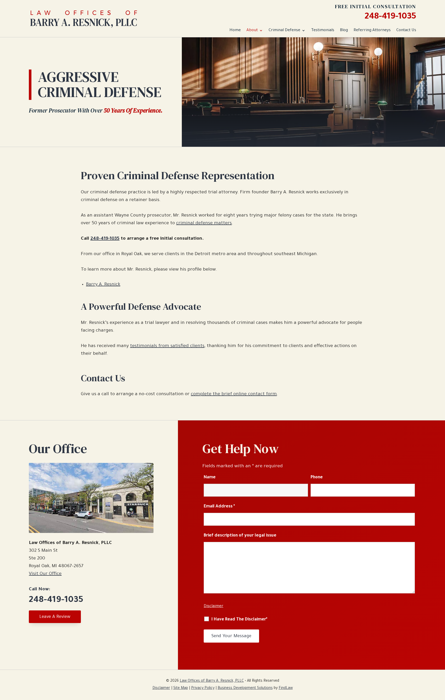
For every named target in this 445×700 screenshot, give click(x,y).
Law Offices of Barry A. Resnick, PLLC (212, 681)
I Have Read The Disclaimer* (239, 619)
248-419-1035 (390, 17)
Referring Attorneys (372, 30)
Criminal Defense (284, 30)
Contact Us (406, 30)
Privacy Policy (203, 688)
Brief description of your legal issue (240, 535)
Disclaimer (213, 606)
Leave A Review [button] (54, 617)
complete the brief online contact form (234, 394)
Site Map (180, 688)
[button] (440, 663)
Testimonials (322, 30)
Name (210, 477)
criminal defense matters (204, 223)
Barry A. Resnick (103, 284)
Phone (317, 477)
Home (235, 30)
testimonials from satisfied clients (167, 346)
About (252, 30)
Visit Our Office (45, 574)
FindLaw (286, 688)
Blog (344, 30)
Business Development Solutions (245, 688)
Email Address (219, 506)
